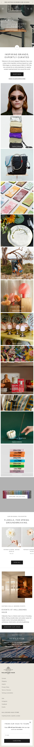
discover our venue (12, 627)
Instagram (4, 701)
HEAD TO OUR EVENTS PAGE (17, 78)
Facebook (4, 704)
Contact (4, 678)
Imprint (4, 684)
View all (17, 562)
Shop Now (17, 31)
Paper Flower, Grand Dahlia (12, 550)
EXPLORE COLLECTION (17, 496)
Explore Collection (17, 113)
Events (3, 707)
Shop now (17, 74)
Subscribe (17, 741)
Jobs (3, 698)
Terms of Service (6, 690)
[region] (17, 26)
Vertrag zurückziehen (7, 693)
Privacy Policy (5, 687)
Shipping (4, 681)
